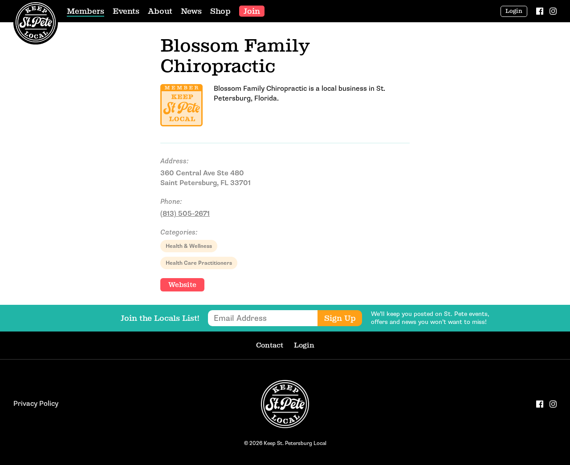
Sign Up (340, 318)
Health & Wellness (189, 246)
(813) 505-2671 (185, 213)
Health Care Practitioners (199, 263)
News (191, 11)
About (160, 11)
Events (126, 11)
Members (85, 11)
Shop (220, 11)
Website (182, 284)
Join (252, 11)
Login (513, 11)
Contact (269, 345)
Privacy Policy (35, 403)
